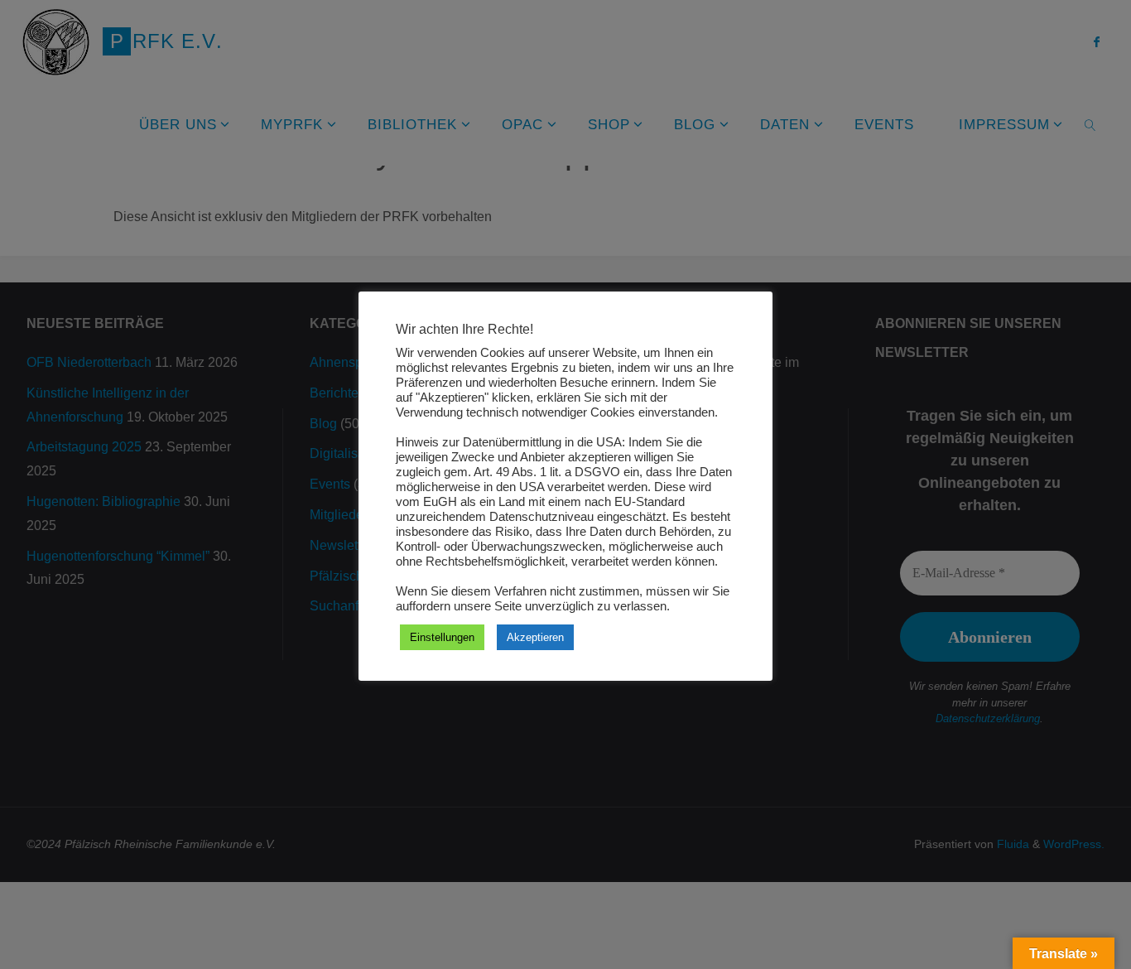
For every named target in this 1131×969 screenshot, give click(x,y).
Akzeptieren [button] (535, 637)
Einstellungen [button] (442, 637)
